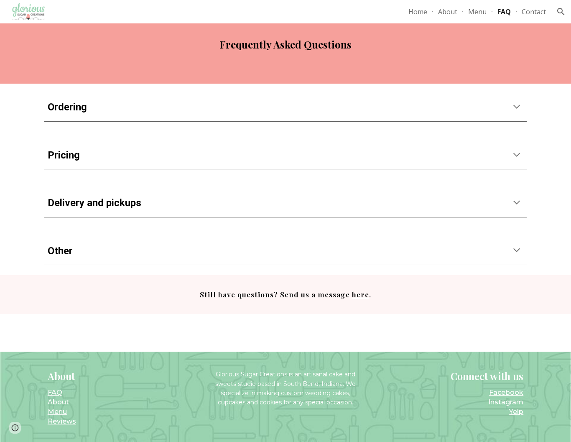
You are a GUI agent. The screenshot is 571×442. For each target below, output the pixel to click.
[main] (285, 53)
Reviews (62, 421)
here (360, 294)
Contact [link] (534, 11)
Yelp (516, 412)
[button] (561, 12)
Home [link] (417, 11)
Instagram (505, 402)
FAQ (55, 392)
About (58, 402)
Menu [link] (477, 11)
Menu (57, 412)
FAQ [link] (504, 11)
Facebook (506, 392)
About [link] (447, 11)
